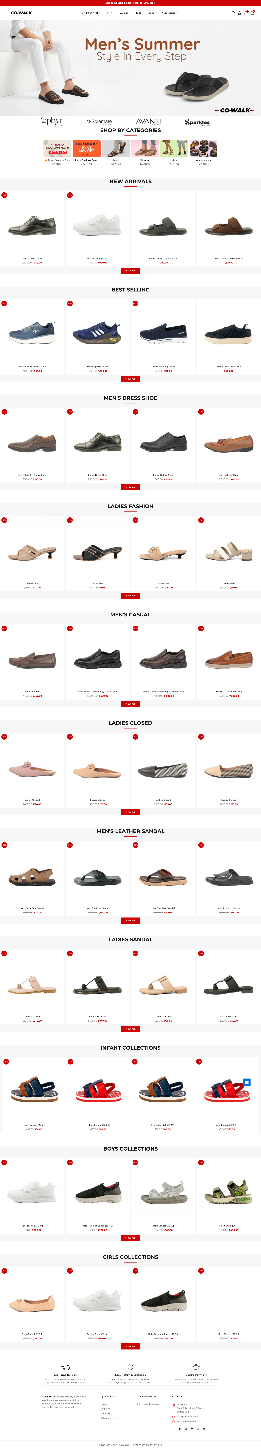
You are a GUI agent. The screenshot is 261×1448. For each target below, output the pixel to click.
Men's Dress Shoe (32, 475)
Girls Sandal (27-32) (163, 1334)
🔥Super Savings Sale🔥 (57, 160)
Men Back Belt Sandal (229, 908)
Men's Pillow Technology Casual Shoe (32, 691)
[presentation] (258, 220)
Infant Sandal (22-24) (34, 1125)
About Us (106, 1413)
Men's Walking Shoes (163, 366)
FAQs (104, 1404)
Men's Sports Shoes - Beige (32, 366)
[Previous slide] (12, 68)
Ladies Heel (32, 583)
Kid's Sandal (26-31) (97, 1225)
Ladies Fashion (229, 583)
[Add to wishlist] (29, 249)
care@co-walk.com (187, 1416)
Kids (138, 13)
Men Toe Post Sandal (32, 908)
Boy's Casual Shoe (163, 1225)
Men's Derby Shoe (98, 475)
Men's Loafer (229, 691)
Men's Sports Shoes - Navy (97, 366)
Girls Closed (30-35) (97, 1334)
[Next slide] (249, 68)
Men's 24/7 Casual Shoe (98, 691)
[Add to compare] (35, 249)
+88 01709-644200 (187, 1421)
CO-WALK (112, 1445)
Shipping (106, 1408)
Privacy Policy (108, 1418)
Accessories (168, 13)
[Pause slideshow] (259, 68)
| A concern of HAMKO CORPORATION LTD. (140, 1445)
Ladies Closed (32, 800)
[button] (233, 13)
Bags (151, 13)
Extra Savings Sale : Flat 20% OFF (86, 160)
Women (124, 13)
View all (130, 270)
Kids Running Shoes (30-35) (32, 1334)
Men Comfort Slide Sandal (32, 258)
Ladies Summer (32, 1016)
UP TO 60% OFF (91, 13)
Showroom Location (147, 1404)
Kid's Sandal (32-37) (32, 1225)
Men (109, 13)
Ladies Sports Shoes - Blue (229, 366)
